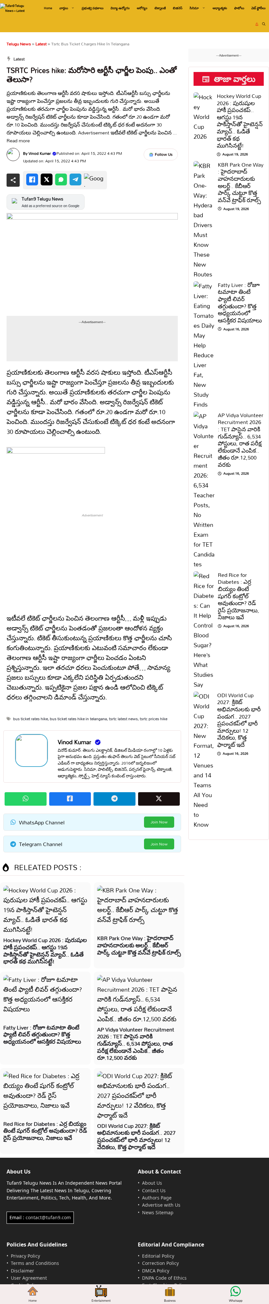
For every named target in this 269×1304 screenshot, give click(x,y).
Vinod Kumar (40, 153)
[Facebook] (32, 179)
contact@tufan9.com (48, 1217)
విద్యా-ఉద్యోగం (120, 8)
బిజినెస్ (177, 8)
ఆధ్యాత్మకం (220, 8)
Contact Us (154, 1190)
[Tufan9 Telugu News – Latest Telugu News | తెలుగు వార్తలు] (15, 8)
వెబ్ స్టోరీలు (258, 8)
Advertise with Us (161, 1205)
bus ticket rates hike (30, 719)
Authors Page (157, 1198)
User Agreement (29, 1278)
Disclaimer (22, 1271)
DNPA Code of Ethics (164, 1278)
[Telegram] (75, 179)
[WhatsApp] (61, 179)
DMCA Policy (155, 1271)
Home (48, 8)
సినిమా (194, 8)
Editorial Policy (158, 1256)
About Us (152, 1183)
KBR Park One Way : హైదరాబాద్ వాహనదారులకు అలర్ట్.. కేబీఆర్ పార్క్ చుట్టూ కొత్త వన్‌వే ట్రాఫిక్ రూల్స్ (139, 945)
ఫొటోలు (239, 8)
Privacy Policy (25, 1256)
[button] (264, 24)
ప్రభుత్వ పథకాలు (92, 8)
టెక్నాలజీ (160, 8)
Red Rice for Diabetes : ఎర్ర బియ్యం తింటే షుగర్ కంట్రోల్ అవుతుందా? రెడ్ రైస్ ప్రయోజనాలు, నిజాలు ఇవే (45, 1130)
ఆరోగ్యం (142, 8)
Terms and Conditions (35, 1263)
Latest (41, 43)
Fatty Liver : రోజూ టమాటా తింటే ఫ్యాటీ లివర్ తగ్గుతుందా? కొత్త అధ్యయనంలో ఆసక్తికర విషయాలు (42, 1034)
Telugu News (19, 43)
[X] (46, 179)
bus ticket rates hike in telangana (78, 719)
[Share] (13, 180)
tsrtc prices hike (153, 719)
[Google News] (94, 180)
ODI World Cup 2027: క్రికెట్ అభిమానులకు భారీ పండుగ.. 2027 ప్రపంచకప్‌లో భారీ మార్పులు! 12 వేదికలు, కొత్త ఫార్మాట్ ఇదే (136, 1136)
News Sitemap (158, 1212)
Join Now (159, 822)
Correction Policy (160, 1263)
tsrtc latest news (123, 719)
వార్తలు (63, 8)
